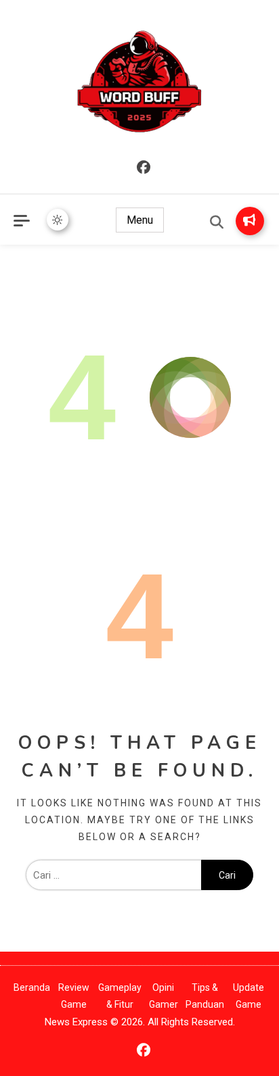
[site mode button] (57, 219)
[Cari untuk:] (113, 875)
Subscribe (250, 221)
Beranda (32, 987)
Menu (140, 220)
